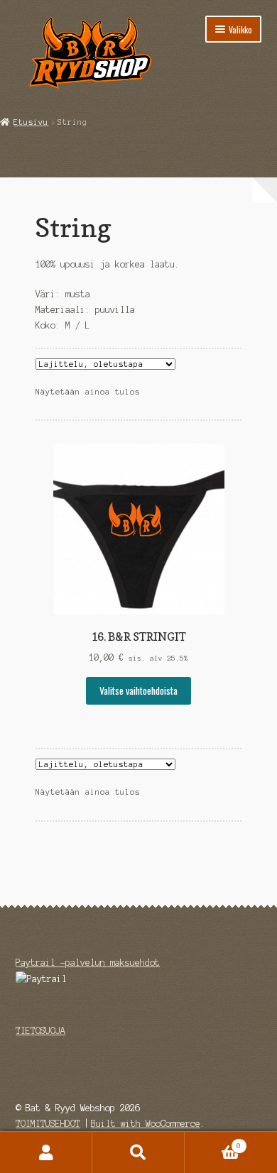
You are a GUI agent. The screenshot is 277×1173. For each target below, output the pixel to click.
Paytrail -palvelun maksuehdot (88, 962)
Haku (138, 1152)
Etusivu (30, 122)
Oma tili (46, 1152)
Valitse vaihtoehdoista (138, 690)
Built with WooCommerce (145, 1123)
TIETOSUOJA (40, 1030)
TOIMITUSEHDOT (48, 1123)
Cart (213, 1142)
